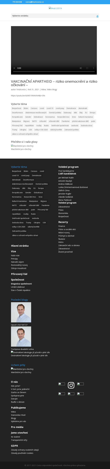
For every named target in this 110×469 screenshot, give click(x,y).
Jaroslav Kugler (64, 193)
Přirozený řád (17, 125)
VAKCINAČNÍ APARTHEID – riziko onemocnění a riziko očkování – (54, 83)
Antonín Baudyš (65, 181)
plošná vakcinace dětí (80, 121)
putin (93, 121)
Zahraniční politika (72, 130)
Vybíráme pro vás (18, 421)
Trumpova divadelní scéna (22, 349)
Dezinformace (17, 112)
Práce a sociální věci (67, 229)
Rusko (46, 125)
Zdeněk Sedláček (65, 197)
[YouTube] (71, 394)
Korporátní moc (63, 117)
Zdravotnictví (64, 206)
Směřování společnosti (60, 125)
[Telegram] (80, 384)
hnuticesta (21, 89)
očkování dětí (54, 121)
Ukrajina (23, 130)
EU (86, 112)
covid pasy (60, 108)
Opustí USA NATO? (19, 324)
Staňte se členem (18, 392)
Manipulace (16, 121)
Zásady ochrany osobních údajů (25, 450)
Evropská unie (17, 117)
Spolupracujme (17, 395)
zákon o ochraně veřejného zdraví (25, 134)
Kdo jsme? (15, 386)
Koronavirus (50, 117)
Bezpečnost (16, 108)
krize (74, 117)
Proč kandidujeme (66, 171)
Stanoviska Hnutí (18, 415)
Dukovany (67, 112)
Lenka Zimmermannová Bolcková (73, 187)
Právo (60, 210)
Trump (14, 130)
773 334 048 (17, 2)
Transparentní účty (19, 440)
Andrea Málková (65, 184)
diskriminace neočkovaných (35, 112)
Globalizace (38, 117)
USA (30, 130)
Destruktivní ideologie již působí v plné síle (29, 355)
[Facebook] (62, 384)
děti (75, 112)
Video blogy (52, 89)
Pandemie (65, 121)
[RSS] (80, 394)
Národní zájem (17, 262)
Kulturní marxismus (85, 117)
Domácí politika (55, 112)
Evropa (92, 112)
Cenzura (34, 108)
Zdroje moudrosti (18, 268)
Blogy (13, 418)
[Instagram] (71, 389)
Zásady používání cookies (22, 453)
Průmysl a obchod (66, 235)
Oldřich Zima (63, 190)
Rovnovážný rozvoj (19, 265)
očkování (42, 121)
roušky (38, 125)
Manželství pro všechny (21, 149)
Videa (43, 89)
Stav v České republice (20, 290)
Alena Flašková (64, 200)
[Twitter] (62, 394)
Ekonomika (63, 213)
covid (42, 108)
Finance (61, 226)
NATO (34, 121)
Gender (28, 117)
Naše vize (15, 255)
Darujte (14, 398)
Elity (81, 112)
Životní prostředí (65, 252)
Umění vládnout (18, 287)
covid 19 (50, 108)
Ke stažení (15, 436)
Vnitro (60, 242)
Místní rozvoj (64, 232)
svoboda (74, 125)
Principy (14, 258)
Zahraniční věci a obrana (69, 245)
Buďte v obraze (17, 402)
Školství (61, 239)
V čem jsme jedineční (20, 389)
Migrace (26, 121)
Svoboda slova (86, 125)
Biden (26, 108)
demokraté (83, 108)
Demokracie (71, 108)
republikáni (29, 125)
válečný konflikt (56, 130)
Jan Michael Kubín (66, 177)
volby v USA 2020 (41, 130)
